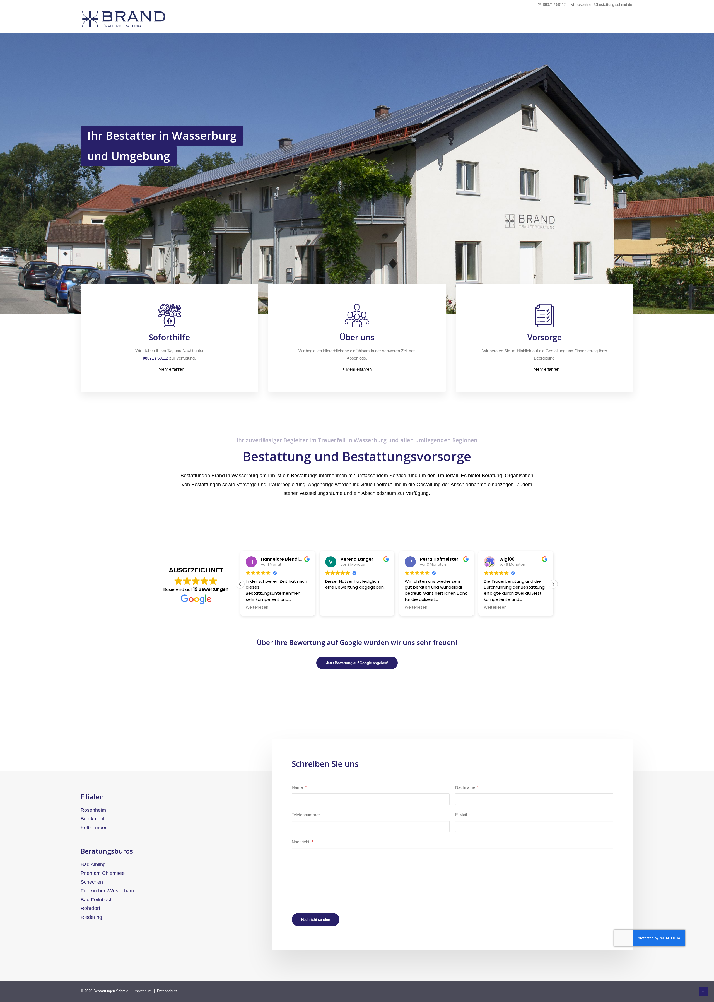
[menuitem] (552, 4)
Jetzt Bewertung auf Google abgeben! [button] (357, 663)
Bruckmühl (92, 819)
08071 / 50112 (554, 5)
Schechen (92, 882)
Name (299, 787)
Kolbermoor (94, 827)
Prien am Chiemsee (103, 873)
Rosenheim (93, 810)
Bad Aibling (93, 864)
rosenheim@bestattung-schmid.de (604, 5)
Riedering (91, 917)
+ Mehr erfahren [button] (169, 369)
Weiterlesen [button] (336, 607)
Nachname (466, 787)
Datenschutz (167, 991)
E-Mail (462, 814)
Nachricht (302, 841)
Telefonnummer (306, 814)
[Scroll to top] (703, 991)
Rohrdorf (90, 908)
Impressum (143, 991)
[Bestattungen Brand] (127, 19)
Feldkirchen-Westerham (107, 890)
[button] (553, 584)
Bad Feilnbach (97, 899)
